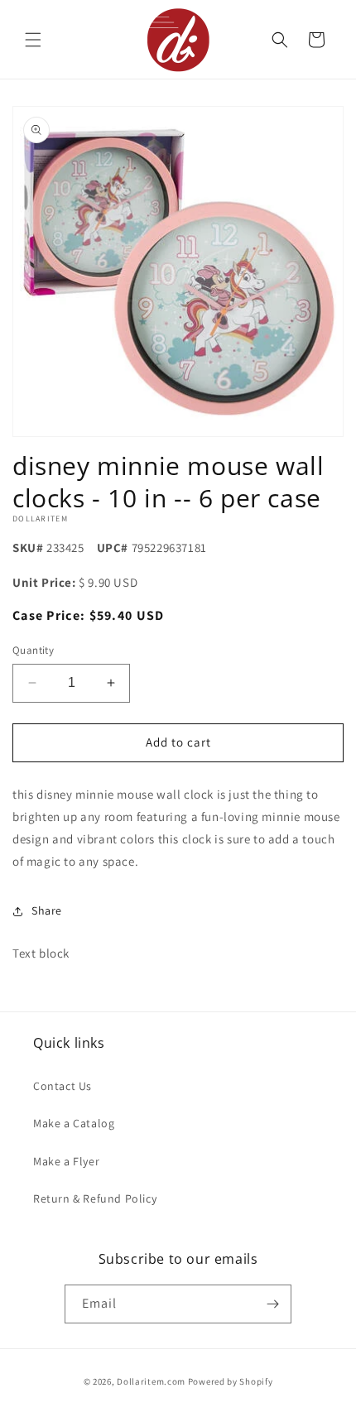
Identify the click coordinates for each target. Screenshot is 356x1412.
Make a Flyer (66, 1161)
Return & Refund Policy (94, 1198)
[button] (33, 40)
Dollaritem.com (151, 1381)
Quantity (33, 650)
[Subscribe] (272, 1304)
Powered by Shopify (230, 1381)
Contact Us (62, 1085)
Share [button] (46, 910)
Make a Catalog (73, 1123)
